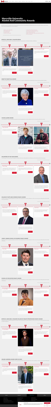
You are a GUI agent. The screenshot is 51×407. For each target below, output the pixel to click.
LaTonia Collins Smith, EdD (22, 306)
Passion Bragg (4, 166)
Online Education (19, 399)
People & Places (32, 395)
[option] (10, 46)
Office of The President (34, 399)
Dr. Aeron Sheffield (5, 366)
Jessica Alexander (5, 127)
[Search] (47, 1)
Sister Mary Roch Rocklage (6, 66)
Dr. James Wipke (5, 288)
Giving (45, 395)
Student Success (33, 400)
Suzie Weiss (36, 88)
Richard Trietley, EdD (21, 384)
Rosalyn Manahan (37, 288)
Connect (6, 395)
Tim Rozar (20, 225)
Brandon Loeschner (21, 266)
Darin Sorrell (36, 183)
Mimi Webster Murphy (6, 88)
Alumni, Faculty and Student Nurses (24, 66)
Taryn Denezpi (36, 366)
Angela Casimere (21, 166)
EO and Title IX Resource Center (8, 400)
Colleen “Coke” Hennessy (22, 106)
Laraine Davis (36, 207)
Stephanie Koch (4, 207)
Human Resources (6, 399)
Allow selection (47, 404)
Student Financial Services (20, 400)
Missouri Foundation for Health (39, 49)
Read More (14, 72)
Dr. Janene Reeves (5, 329)
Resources (19, 395)
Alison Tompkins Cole (37, 329)
